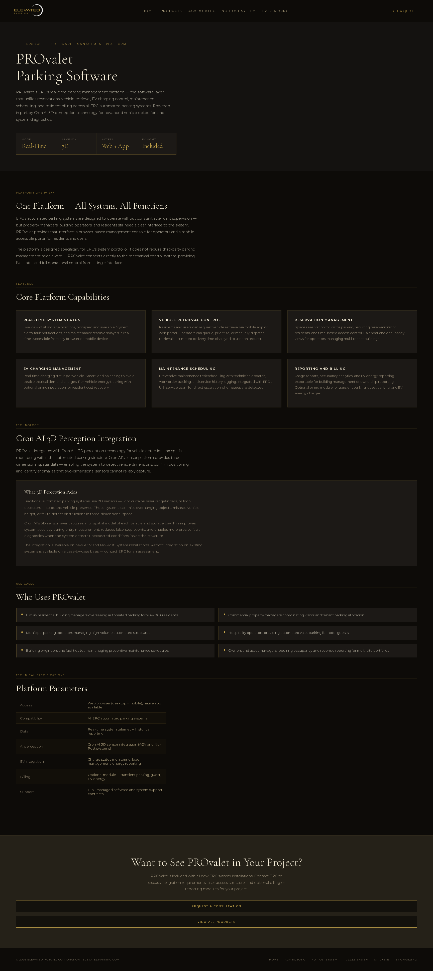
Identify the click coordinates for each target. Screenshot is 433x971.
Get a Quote (404, 11)
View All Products (216, 922)
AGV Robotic (201, 11)
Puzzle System (356, 959)
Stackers (381, 959)
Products (171, 11)
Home (148, 11)
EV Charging (275, 11)
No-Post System (239, 11)
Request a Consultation (216, 906)
